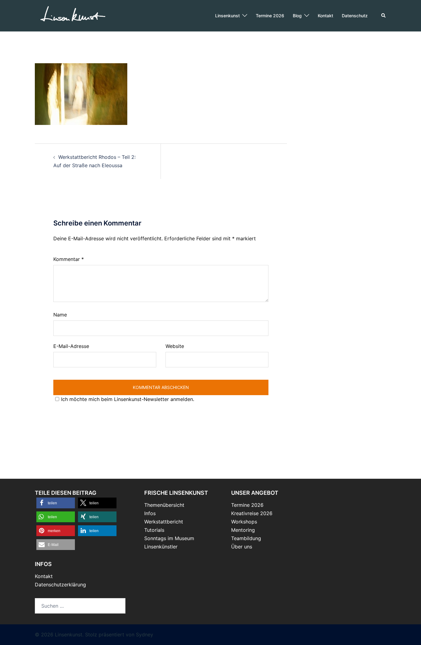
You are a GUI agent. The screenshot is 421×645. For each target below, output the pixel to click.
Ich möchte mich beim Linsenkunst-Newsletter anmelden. (127, 399)
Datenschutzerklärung (60, 584)
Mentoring (243, 530)
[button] (383, 15)
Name (60, 315)
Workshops (244, 522)
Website (175, 346)
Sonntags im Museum (169, 538)
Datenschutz (355, 15)
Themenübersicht (164, 505)
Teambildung (246, 538)
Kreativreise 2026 (251, 513)
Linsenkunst (227, 15)
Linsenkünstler (161, 547)
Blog (297, 15)
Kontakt (325, 15)
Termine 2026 (270, 15)
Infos (150, 513)
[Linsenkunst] (72, 15)
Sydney (144, 634)
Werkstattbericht (163, 522)
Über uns (241, 547)
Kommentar (68, 259)
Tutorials (154, 530)
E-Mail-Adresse (71, 346)
